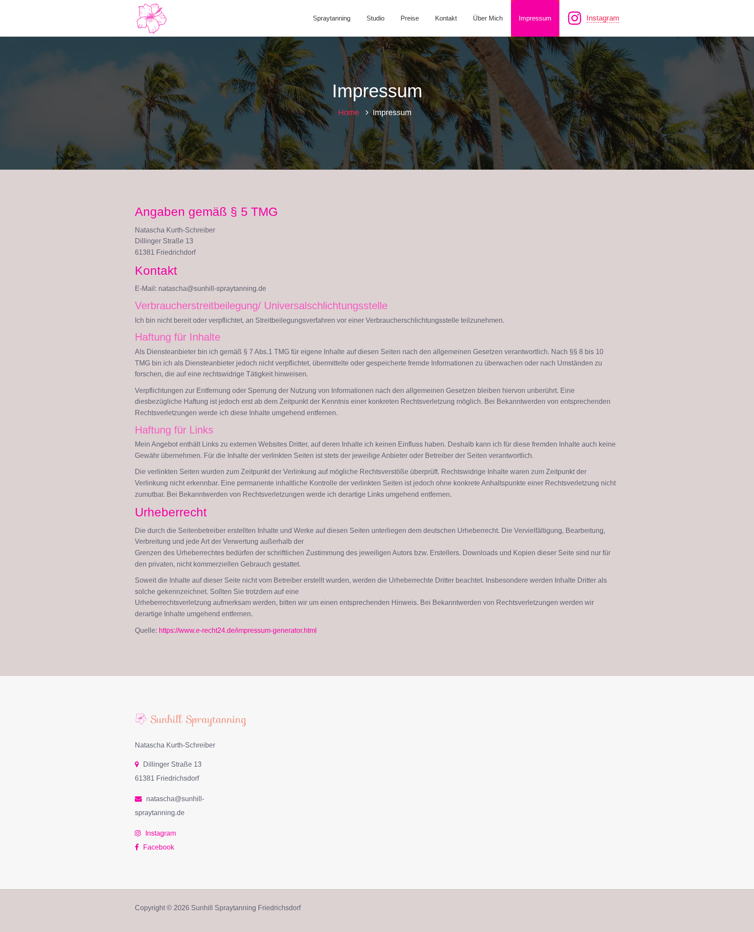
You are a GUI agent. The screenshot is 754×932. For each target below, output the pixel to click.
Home (348, 112)
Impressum (535, 18)
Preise (410, 18)
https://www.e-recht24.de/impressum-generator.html (238, 630)
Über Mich (488, 18)
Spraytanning (331, 18)
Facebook (158, 847)
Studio (375, 18)
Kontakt (446, 18)
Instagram (602, 18)
